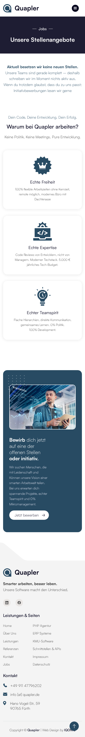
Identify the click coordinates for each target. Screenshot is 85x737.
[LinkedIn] (7, 602)
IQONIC (70, 730)
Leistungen (10, 641)
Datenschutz (41, 664)
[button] (75, 8)
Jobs (6, 664)
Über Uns (9, 633)
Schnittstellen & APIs (47, 649)
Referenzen (11, 649)
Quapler (33, 730)
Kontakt (8, 657)
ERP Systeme (42, 633)
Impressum (40, 657)
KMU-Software (43, 641)
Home (7, 626)
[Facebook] (19, 602)
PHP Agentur (42, 626)
